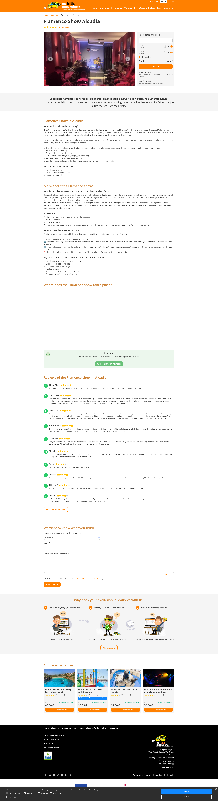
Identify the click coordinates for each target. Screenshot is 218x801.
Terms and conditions (141, 775)
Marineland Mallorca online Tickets (124, 690)
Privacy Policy (81, 579)
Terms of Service (93, 579)
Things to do (78, 728)
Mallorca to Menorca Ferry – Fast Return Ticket (59, 690)
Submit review (52, 584)
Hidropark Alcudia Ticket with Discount (90, 690)
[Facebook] (46, 775)
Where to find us (92, 728)
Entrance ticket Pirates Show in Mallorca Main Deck (158, 690)
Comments (64, 27)
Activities (47, 743)
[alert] (109, 794)
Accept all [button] (186, 791)
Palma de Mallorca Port (53, 735)
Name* (47, 543)
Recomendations (50, 748)
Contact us (113, 728)
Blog (104, 728)
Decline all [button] (186, 796)
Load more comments (55, 509)
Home (46, 15)
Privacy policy (157, 775)
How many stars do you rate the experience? (63, 533)
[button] (56, 797)
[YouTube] (54, 775)
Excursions (54, 15)
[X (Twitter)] (50, 775)
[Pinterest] (66, 775)
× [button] (216, 789)
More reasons (109, 648)
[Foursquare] (58, 775)
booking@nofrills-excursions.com (161, 757)
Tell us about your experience (56, 554)
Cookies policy (169, 775)
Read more (102, 790)
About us (55, 728)
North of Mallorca (51, 739)
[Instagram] (70, 775)
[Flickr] (62, 775)
